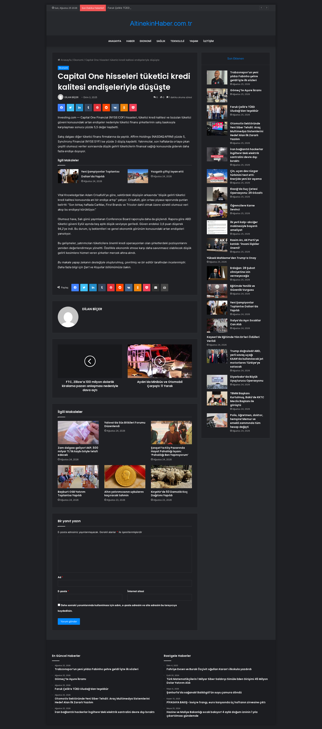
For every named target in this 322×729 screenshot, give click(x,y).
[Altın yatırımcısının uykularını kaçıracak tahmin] (124, 476)
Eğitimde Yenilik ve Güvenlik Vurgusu (242, 288)
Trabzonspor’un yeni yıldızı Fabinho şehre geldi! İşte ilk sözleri (244, 76)
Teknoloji (177, 41)
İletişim (208, 41)
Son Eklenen (235, 58)
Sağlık (161, 41)
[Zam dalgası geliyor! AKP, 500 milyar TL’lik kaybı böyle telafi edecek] (78, 432)
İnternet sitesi (135, 591)
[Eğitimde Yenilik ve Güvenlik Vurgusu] (217, 291)
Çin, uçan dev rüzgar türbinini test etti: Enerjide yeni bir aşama (246, 175)
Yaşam (194, 41)
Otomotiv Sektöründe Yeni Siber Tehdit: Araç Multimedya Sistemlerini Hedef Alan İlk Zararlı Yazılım (246, 131)
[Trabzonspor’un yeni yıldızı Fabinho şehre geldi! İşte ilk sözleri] (217, 77)
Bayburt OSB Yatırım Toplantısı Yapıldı (71, 493)
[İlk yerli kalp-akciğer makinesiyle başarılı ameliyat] (217, 227)
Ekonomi (145, 41)
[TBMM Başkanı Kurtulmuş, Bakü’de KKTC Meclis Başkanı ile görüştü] (217, 398)
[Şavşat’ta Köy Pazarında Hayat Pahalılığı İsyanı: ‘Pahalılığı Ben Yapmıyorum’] (171, 432)
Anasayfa (114, 41)
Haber (130, 41)
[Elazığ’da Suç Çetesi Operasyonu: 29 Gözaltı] (217, 194)
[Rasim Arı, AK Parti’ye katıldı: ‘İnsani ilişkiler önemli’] (217, 245)
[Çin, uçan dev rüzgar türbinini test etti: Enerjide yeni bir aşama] (217, 176)
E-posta (63, 591)
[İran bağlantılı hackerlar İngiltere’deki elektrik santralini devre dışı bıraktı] (217, 154)
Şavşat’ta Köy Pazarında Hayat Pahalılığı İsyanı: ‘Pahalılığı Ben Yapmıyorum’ (169, 451)
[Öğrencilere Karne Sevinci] (217, 211)
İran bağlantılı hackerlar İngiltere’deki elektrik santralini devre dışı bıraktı (246, 155)
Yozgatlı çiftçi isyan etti (167, 171)
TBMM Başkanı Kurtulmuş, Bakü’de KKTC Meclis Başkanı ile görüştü (247, 399)
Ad (60, 577)
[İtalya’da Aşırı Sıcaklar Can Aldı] (217, 326)
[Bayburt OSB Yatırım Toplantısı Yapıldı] (78, 476)
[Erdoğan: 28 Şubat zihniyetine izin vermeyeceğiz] (217, 273)
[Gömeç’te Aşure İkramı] (217, 95)
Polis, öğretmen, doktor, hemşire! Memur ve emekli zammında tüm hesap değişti (246, 421)
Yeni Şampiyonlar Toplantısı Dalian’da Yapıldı (244, 306)
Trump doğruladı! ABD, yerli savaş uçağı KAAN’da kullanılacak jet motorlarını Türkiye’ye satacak (246, 359)
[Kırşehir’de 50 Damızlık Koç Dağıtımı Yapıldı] (171, 476)
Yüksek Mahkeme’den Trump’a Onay (231, 258)
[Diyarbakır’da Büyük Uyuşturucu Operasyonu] (217, 382)
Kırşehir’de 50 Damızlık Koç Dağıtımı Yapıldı (169, 493)
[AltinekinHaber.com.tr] (161, 23)
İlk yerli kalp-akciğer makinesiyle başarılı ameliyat (244, 226)
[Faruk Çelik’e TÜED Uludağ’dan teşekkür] (217, 112)
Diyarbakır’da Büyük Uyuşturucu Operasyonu (246, 378)
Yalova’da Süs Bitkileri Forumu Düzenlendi (124, 424)
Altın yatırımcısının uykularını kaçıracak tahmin (124, 493)
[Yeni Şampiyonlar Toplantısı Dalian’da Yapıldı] (68, 176)
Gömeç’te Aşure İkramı (245, 90)
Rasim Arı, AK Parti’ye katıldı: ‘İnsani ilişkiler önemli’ (244, 244)
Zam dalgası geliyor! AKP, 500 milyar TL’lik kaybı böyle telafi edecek (78, 451)
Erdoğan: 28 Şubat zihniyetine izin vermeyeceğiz (242, 272)
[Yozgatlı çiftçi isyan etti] (138, 176)
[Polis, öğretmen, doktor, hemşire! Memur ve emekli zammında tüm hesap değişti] (217, 420)
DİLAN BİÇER (71, 97)
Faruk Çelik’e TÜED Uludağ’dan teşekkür (131, 7)
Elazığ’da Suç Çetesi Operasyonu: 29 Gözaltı (246, 191)
